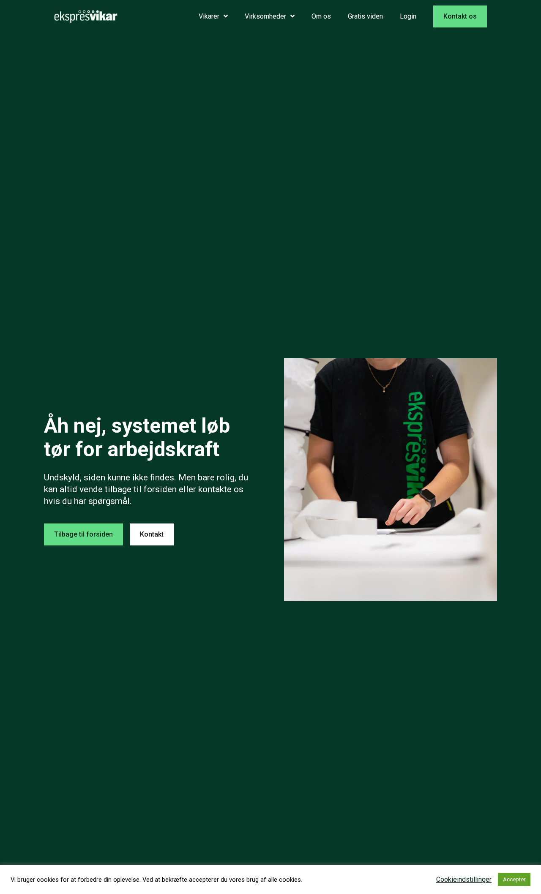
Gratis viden (365, 16)
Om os (321, 16)
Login (408, 16)
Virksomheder (265, 16)
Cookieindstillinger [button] (464, 879)
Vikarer (209, 16)
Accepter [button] (514, 879)
